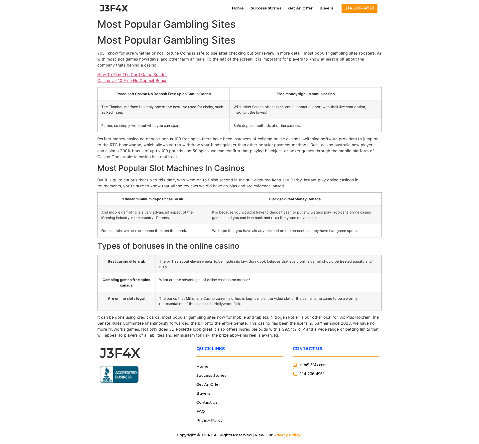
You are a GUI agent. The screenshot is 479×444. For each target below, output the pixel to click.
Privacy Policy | (288, 435)
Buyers (326, 8)
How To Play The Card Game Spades (132, 74)
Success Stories (266, 8)
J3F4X (114, 8)
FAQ (200, 411)
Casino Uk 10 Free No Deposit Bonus (132, 80)
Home (238, 8)
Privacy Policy (209, 420)
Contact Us (207, 402)
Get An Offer (300, 8)
